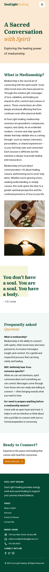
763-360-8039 (14, 544)
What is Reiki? (10, 508)
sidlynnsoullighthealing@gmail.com (23, 539)
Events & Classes (11, 517)
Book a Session (12, 461)
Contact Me (9, 522)
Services (7, 513)
